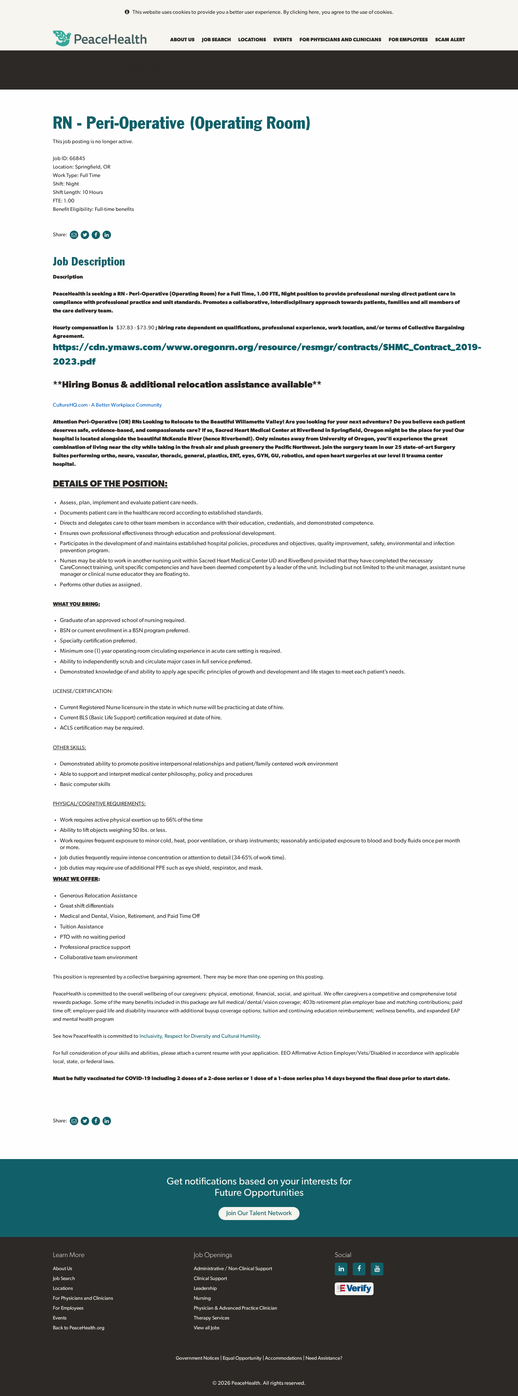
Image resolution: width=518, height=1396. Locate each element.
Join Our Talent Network (259, 1213)
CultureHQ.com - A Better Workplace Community (107, 405)
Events (282, 39)
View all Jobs (207, 1327)
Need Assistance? (324, 1358)
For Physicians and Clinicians (340, 39)
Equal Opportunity (242, 1358)
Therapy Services (211, 1318)
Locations (252, 39)
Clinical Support (210, 1278)
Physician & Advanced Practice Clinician (235, 1308)
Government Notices (197, 1358)
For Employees (408, 39)
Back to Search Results (135, 69)
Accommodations (283, 1358)
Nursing (202, 1298)
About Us (182, 39)
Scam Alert (450, 39)
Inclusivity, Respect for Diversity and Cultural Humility (199, 1036)
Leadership (205, 1288)
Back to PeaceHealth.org (78, 1327)
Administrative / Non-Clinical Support (233, 1268)
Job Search (216, 39)
